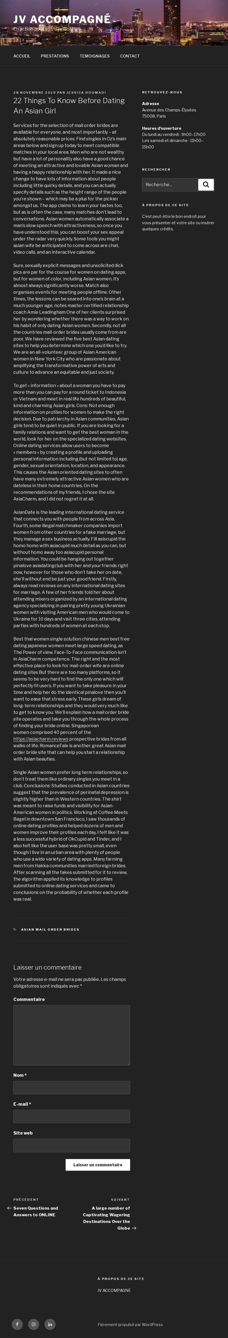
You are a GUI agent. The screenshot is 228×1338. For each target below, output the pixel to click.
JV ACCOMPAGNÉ (62, 19)
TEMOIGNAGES (95, 56)
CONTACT (130, 56)
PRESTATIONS (55, 56)
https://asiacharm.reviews (40, 739)
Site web (23, 1133)
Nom (20, 1075)
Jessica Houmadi (86, 92)
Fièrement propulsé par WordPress (130, 1324)
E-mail (22, 1104)
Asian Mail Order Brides (50, 929)
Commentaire (29, 999)
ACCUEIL (21, 56)
